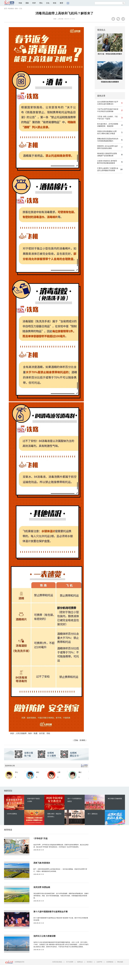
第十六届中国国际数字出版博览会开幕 (50, 911)
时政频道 (11, 8)
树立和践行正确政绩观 (115, 798)
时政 (20, 3)
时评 (34, 3)
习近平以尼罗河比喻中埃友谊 (107, 109)
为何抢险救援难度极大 (105, 141)
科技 (54, 3)
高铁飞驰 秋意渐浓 (41, 863)
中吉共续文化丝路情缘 (105, 111)
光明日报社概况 (57, 962)
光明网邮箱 (109, 962)
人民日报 (60, 19)
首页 (5, 8)
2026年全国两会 (12, 814)
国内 (16, 8)
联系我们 (90, 962)
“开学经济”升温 (40, 838)
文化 (47, 3)
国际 (27, 3)
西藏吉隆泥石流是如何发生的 (107, 139)
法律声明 (99, 962)
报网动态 (80, 962)
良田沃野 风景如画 (41, 887)
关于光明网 (69, 962)
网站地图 (120, 962)
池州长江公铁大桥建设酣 (44, 936)
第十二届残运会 (93, 814)
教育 (61, 3)
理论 (41, 3)
